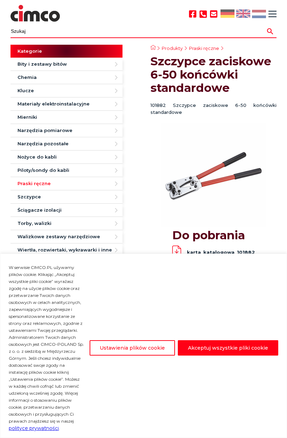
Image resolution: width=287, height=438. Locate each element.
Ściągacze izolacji (40, 210)
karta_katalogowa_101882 (221, 252)
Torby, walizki (34, 223)
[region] (143, 346)
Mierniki (27, 117)
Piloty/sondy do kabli (43, 170)
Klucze (26, 90)
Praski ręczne (34, 183)
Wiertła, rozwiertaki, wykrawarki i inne (65, 250)
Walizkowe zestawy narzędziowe (59, 236)
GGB (243, 14)
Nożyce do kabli (37, 157)
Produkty (172, 48)
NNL (258, 14)
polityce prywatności (34, 428)
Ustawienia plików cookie (132, 348)
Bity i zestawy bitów (42, 64)
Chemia (27, 77)
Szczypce (29, 196)
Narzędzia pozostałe (43, 143)
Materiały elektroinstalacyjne (54, 104)
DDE (226, 14)
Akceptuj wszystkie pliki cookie (228, 348)
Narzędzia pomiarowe (45, 130)
